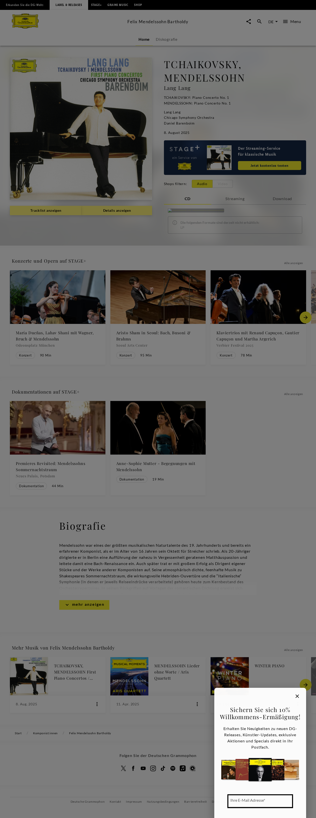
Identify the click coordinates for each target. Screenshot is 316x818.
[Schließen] (297, 696)
